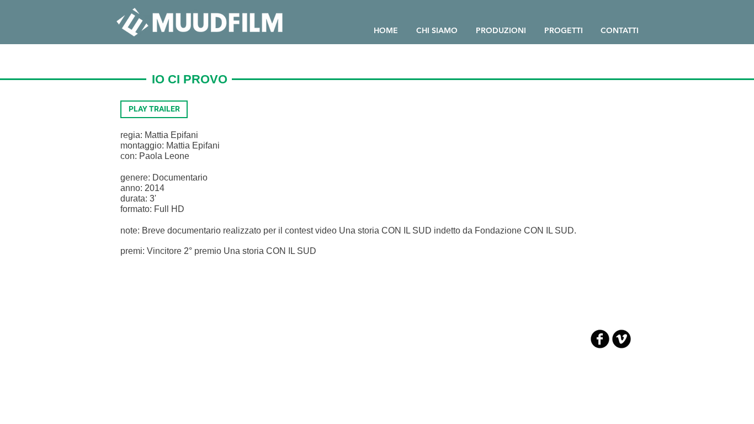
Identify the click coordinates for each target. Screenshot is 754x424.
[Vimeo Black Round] (621, 339)
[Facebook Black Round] (600, 339)
